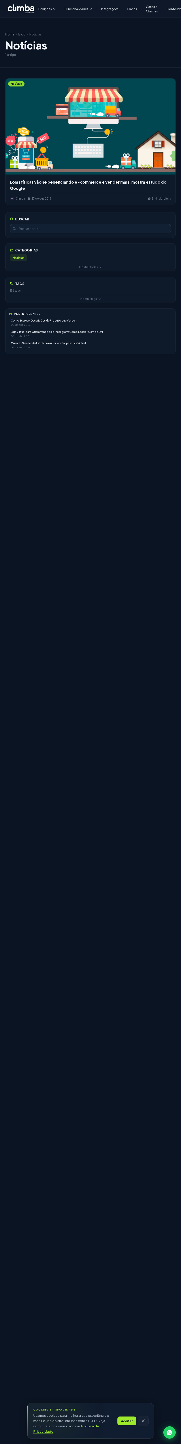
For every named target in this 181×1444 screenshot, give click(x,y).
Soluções (45, 9)
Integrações (110, 9)
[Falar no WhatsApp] (169, 1432)
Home (9, 34)
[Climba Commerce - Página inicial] (21, 9)
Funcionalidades (76, 9)
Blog (21, 34)
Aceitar (127, 1421)
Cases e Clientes (152, 9)
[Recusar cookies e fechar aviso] (143, 1421)
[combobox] (90, 228)
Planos (132, 9)
